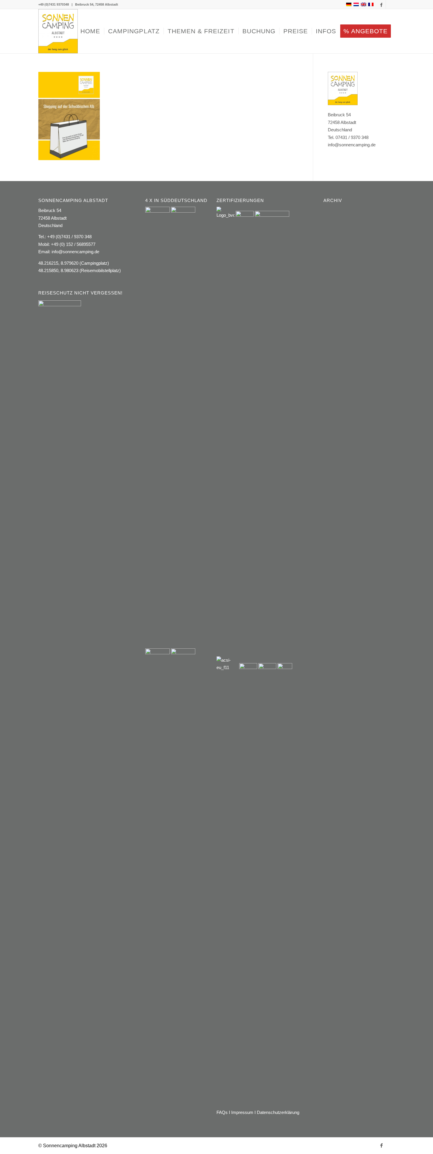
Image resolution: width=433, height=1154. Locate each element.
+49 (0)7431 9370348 (53, 4)
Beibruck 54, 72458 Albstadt (96, 4)
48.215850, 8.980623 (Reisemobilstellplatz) (79, 270)
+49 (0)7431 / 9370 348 (69, 236)
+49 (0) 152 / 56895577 (73, 244)
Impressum (242, 1112)
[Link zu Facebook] (381, 4)
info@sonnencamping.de (75, 251)
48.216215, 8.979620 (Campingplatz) (73, 263)
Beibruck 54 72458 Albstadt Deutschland (52, 218)
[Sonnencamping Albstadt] (58, 31)
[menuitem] (90, 31)
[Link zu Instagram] (390, 4)
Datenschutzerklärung (278, 1112)
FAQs (222, 1112)
